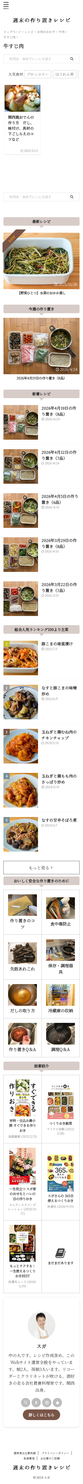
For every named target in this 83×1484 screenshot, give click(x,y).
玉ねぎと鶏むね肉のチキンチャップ (59, 735)
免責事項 (29, 1458)
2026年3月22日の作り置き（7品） (59, 587)
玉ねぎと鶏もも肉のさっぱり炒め (59, 779)
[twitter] (25, 1402)
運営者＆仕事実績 (25, 1453)
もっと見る (39, 868)
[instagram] (46, 1402)
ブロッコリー (38, 74)
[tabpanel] (41, 265)
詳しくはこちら (41, 1415)
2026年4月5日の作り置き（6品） (60, 499)
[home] (57, 1402)
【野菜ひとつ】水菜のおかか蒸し (41, 292)
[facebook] (36, 1402)
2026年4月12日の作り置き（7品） (59, 455)
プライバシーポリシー (55, 1453)
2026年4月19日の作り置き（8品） (42, 378)
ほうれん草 (64, 74)
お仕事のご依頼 (50, 1458)
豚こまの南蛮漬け (57, 643)
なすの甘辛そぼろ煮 (59, 820)
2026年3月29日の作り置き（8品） (59, 543)
